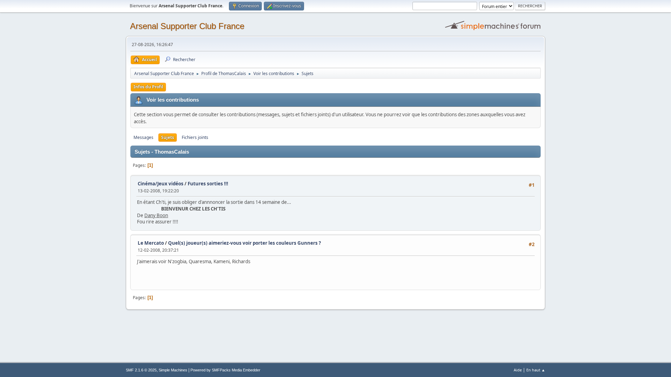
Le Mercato (151, 243)
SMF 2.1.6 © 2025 (141, 370)
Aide (518, 369)
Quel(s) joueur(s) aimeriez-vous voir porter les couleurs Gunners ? (244, 243)
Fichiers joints (195, 137)
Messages (143, 137)
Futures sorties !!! (208, 183)
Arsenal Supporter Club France (187, 26)
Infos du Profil (148, 87)
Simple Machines (173, 370)
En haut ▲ (535, 369)
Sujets (167, 137)
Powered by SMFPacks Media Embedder (225, 370)
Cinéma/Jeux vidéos (160, 183)
